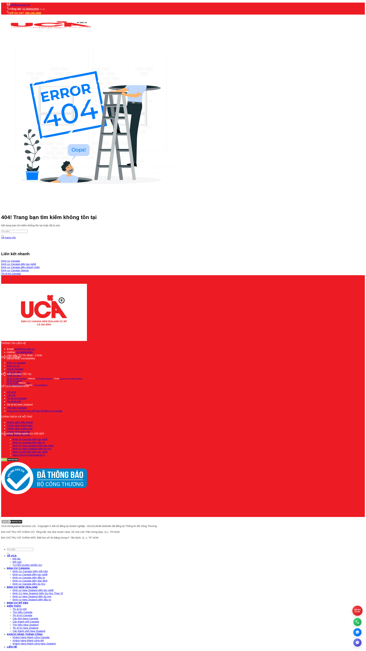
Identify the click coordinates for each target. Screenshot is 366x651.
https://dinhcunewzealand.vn (29, 455)
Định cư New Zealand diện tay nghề (33, 445)
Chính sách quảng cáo (20, 428)
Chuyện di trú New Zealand (71, 379)
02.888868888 (30, 8)
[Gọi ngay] (357, 622)
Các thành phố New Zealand (29, 631)
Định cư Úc (13, 365)
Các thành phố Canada (26, 621)
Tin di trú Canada (16, 398)
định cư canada (18, 568)
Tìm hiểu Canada (22, 612)
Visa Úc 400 (14, 372)
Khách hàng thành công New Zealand (34, 643)
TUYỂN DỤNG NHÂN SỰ (27, 565)
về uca (12, 555)
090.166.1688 (33, 12)
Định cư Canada (16, 362)
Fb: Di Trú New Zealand (16, 379)
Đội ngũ (17, 561)
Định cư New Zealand (22, 587)
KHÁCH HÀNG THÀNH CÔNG (25, 634)
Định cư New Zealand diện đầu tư (32, 599)
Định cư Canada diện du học (29, 583)
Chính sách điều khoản (20, 422)
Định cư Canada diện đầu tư (29, 442)
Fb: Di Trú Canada (14, 381)
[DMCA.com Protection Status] (12, 522)
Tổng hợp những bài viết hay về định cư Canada (34, 410)
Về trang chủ (8, 237)
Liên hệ (11, 395)
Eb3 (28, 383)
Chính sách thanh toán (20, 425)
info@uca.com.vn (20, 4)
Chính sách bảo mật (18, 431)
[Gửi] (2, 235)
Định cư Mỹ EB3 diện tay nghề (30, 451)
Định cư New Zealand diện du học (32, 448)
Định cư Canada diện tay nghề (30, 439)
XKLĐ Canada (15, 369)
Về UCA (11, 392)
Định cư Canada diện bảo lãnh (30, 580)
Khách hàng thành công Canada (31, 637)
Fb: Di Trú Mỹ (12, 383)
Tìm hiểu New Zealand (25, 624)
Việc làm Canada (16, 407)
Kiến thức (14, 605)
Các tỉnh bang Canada (25, 618)
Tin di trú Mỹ (14, 401)
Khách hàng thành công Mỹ (28, 640)
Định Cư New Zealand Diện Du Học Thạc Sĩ (38, 593)
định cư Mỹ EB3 (17, 602)
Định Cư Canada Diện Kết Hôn (30, 571)
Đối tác (17, 558)
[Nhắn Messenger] (357, 642)
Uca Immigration (40, 385)
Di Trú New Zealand (44, 379)
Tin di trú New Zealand (25, 627)
